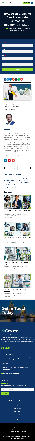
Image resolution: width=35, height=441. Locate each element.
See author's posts (11, 156)
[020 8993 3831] (2, 364)
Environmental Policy (14, 431)
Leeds (17, 419)
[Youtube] (4, 348)
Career (19, 427)
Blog (13, 427)
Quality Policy (22, 429)
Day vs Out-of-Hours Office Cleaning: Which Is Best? (17, 237)
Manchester (17, 408)
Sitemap (24, 431)
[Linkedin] (10, 348)
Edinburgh (17, 414)
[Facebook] (2, 348)
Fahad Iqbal (7, 129)
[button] (31, 2)
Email (3, 49)
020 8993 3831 (7, 363)
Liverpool (17, 416)
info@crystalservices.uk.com (11, 373)
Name (3, 42)
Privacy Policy (12, 429)
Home (7, 28)
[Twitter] (7, 348)
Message (4, 62)
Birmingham (17, 411)
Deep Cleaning (16, 103)
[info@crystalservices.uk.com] (2, 373)
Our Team (7, 427)
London (17, 405)
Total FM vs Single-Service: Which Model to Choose (17, 210)
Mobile (3, 55)
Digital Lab (24, 438)
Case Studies (26, 427)
